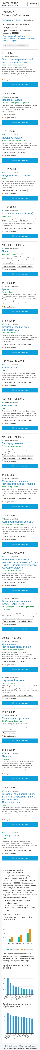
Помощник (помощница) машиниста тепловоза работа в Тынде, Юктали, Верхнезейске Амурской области (20, 563)
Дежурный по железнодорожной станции (17, 645)
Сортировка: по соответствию (16, 46)
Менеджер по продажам (15, 718)
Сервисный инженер (13, 680)
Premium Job (10, 4)
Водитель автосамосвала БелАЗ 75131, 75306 (16, 602)
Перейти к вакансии (20, 84)
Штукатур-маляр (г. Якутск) (17, 213)
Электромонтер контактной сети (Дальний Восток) (17, 60)
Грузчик (6, 289)
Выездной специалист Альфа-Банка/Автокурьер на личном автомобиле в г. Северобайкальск (19, 798)
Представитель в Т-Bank (16, 175)
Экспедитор (8, 756)
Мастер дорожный (12, 443)
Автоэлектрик (9, 367)
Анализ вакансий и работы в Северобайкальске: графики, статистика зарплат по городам (18, 38)
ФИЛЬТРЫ (32, 4)
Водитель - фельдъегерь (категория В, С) (16, 328)
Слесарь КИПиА (11, 835)
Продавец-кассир (12, 99)
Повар (5, 251)
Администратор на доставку (18, 521)
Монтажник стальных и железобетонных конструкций (18, 482)
